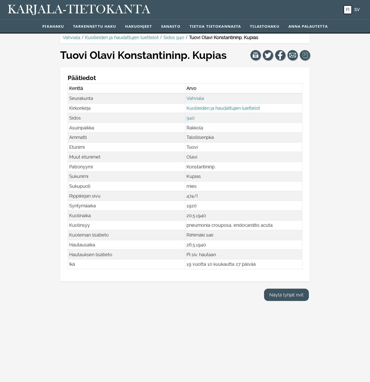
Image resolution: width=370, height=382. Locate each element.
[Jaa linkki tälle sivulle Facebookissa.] (280, 55)
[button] (255, 55)
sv (357, 9)
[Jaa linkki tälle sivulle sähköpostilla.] (292, 55)
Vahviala (71, 37)
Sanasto (170, 26)
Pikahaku (53, 26)
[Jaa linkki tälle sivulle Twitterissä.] (268, 55)
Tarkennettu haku (94, 26)
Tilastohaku (264, 26)
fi (347, 9)
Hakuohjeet (138, 26)
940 (191, 118)
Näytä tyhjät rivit (286, 294)
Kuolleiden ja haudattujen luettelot (122, 37)
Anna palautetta (308, 26)
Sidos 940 (173, 37)
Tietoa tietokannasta (215, 26)
